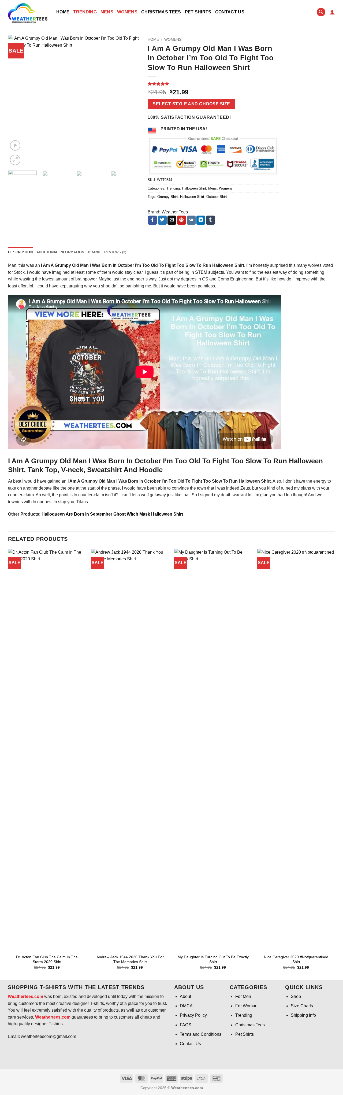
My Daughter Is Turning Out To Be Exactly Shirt (213, 959)
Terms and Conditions (200, 1034)
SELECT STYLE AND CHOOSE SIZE (191, 104)
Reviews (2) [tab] (115, 252)
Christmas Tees (161, 12)
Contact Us (229, 12)
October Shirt (216, 197)
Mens (106, 12)
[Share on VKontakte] (191, 220)
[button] (332, 12)
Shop (296, 996)
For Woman (246, 1006)
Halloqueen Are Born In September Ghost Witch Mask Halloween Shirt (112, 514)
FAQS (185, 1025)
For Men (243, 996)
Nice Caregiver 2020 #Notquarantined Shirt (296, 959)
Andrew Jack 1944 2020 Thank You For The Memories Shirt (130, 959)
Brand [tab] (94, 252)
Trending (85, 12)
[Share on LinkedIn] (200, 220)
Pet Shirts (198, 12)
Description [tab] (20, 252)
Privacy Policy (193, 1015)
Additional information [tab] (60, 252)
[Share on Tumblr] (210, 220)
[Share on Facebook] (152, 220)
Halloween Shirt (194, 188)
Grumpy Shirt (167, 197)
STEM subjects (209, 272)
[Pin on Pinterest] (181, 220)
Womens (127, 12)
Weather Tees (175, 212)
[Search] (321, 12)
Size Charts (302, 1006)
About (185, 996)
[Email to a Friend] (171, 220)
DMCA (186, 1006)
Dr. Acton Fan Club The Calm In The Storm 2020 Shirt (47, 959)
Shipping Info (303, 1015)
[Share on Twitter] (162, 220)
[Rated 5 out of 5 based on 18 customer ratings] (213, 84)
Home (62, 12)
